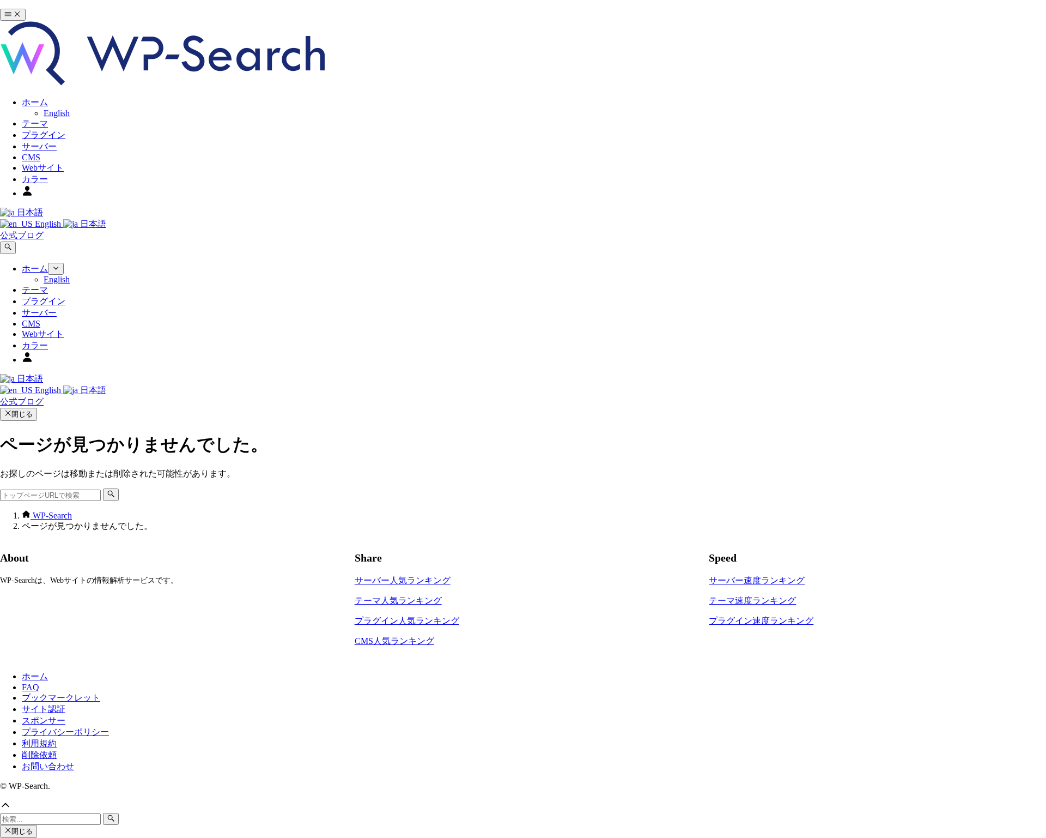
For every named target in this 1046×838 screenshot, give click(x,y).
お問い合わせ (48, 766)
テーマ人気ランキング (398, 600)
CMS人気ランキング (394, 641)
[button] (523, 806)
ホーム (35, 676)
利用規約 (39, 743)
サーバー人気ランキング (403, 580)
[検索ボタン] (8, 248)
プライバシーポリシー (65, 732)
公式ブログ (22, 235)
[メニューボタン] (13, 15)
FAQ (30, 687)
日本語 (29, 212)
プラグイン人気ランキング (407, 620)
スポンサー (43, 720)
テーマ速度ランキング (752, 600)
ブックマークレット (61, 697)
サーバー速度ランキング (757, 580)
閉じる (22, 414)
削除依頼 (39, 754)
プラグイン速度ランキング (761, 620)
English (48, 223)
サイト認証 (43, 709)
